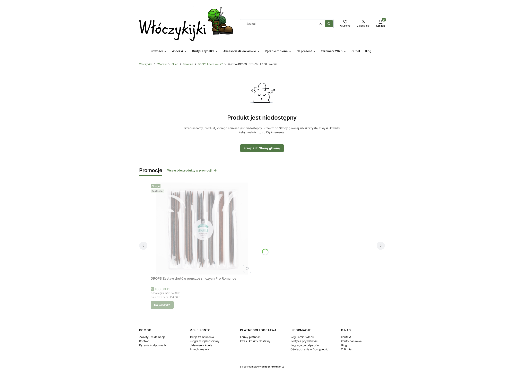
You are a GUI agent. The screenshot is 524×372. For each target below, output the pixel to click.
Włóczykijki (145, 64)
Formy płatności (250, 337)
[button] (329, 23)
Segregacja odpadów (304, 345)
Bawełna (188, 64)
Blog (344, 345)
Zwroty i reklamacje (152, 337)
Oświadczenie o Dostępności (309, 349)
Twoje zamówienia (202, 337)
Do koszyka (162, 305)
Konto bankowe (351, 341)
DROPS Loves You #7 (210, 64)
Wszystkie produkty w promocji (189, 170)
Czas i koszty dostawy (255, 341)
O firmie (346, 349)
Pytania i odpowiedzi (153, 345)
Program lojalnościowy (204, 341)
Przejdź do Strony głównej (262, 148)
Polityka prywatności (304, 341)
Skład (175, 64)
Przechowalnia (199, 349)
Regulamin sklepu (302, 337)
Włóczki (162, 64)
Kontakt (144, 341)
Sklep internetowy (260, 366)
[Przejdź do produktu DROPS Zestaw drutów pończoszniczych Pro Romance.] (202, 229)
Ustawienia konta (201, 345)
